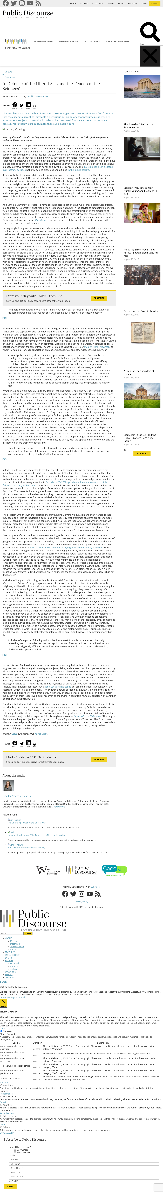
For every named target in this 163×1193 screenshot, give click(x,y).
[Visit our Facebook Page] (0, 982)
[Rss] (38, 3)
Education (10, 77)
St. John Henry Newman (97, 346)
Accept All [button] (20, 997)
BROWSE (121, 3)
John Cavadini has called (58, 686)
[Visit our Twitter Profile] (3, 982)
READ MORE (59, 806)
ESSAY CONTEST (98, 3)
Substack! (95, 886)
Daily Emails (22, 1149)
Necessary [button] (5, 1028)
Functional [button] (5, 1082)
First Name (15, 1164)
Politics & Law (92, 41)
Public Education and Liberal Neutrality (26, 847)
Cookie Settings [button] (7, 997)
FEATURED (84, 3)
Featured (14, 963)
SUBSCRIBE (132, 3)
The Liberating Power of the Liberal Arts (27, 822)
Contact (14, 949)
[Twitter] (14, 3)
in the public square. (79, 169)
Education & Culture (117, 41)
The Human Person (42, 41)
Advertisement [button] (7, 1113)
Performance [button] (6, 1093)
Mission (14, 941)
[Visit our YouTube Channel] (5, 982)
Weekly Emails (23, 1152)
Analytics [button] (4, 1102)
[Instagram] (22, 3)
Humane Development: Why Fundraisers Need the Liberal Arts (37, 835)
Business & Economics (17, 48)
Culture (8, 71)
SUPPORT (155, 3)
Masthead (15, 943)
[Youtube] (30, 3)
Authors (14, 966)
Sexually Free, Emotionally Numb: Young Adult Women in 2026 (140, 190)
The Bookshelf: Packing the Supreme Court (138, 126)
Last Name (14, 1172)
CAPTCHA (13, 1181)
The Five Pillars (17, 946)
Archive (13, 969)
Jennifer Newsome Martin (39, 96)
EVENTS (111, 3)
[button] (150, 32)
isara (14, 733)
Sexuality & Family (69, 41)
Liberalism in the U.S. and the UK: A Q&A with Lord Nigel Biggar (140, 437)
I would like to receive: (20, 1147)
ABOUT (73, 3)
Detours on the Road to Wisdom (142, 311)
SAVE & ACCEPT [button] (7, 1132)
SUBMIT (144, 3)
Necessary (8, 1031)
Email (12, 1155)
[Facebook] (6, 3)
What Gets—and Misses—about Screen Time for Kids (141, 252)
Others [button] (3, 1124)
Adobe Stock (41, 733)
